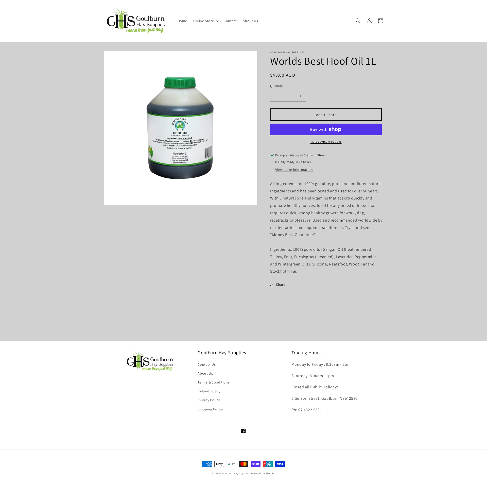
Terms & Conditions (214, 382)
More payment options (326, 141)
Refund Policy (209, 391)
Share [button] (280, 284)
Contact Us (207, 364)
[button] (205, 20)
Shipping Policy (210, 409)
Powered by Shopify (262, 473)
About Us (205, 373)
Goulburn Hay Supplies (236, 473)
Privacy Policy (209, 400)
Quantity (276, 86)
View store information (294, 169)
